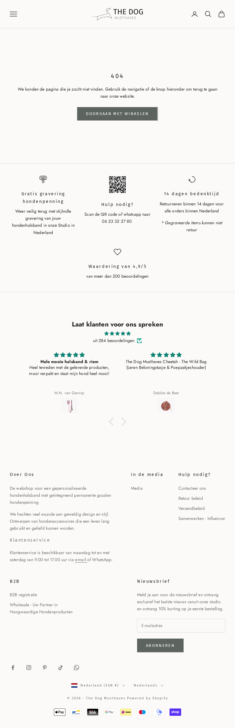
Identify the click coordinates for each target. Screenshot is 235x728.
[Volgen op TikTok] (61, 668)
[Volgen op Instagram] (29, 668)
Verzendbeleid (191, 508)
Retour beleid (190, 498)
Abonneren (160, 645)
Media (137, 488)
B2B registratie (23, 595)
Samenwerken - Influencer (201, 518)
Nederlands (146, 685)
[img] (117, 333)
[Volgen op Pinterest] (45, 668)
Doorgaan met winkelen (117, 113)
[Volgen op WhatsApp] (76, 668)
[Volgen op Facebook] (13, 668)
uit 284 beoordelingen (114, 340)
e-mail (81, 560)
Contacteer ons (192, 488)
